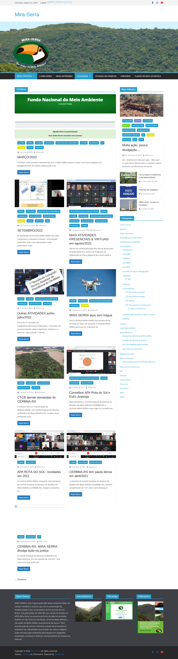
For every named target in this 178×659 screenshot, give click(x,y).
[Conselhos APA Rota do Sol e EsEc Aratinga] (91, 360)
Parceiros (126, 76)
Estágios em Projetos (105, 76)
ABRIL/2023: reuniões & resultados (149, 203)
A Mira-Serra (45, 76)
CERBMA (30, 143)
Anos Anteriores (64, 76)
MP (102, 143)
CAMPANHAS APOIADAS (130, 242)
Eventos (126, 125)
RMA (47, 221)
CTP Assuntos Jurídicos (135, 292)
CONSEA (126, 284)
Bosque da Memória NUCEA (134, 340)
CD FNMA (21, 143)
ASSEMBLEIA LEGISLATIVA (131, 237)
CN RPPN (126, 267)
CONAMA (84, 143)
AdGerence (40, 152)
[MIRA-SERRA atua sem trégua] (91, 283)
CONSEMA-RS (94, 143)
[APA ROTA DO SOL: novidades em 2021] (39, 444)
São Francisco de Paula (132, 349)
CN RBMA (39, 143)
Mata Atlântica (35, 216)
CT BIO (128, 279)
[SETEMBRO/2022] (39, 193)
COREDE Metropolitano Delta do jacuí (138, 314)
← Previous (20, 579)
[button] (33, 76)
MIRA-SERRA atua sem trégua (90, 315)
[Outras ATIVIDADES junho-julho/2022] (39, 282)
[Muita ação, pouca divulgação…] (141, 105)
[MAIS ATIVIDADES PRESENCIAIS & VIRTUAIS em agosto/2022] (91, 193)
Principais (39, 147)
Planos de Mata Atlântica (148, 76)
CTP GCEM (129, 300)
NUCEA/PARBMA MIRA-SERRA (135, 344)
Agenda (137, 121)
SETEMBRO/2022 (30, 230)
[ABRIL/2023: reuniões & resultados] (128, 205)
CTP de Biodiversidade (135, 296)
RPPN (141, 139)
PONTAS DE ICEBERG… (149, 190)
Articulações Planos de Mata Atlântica (84, 211)
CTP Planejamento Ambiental (137, 305)
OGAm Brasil (74, 225)
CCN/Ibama (127, 250)
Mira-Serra (27, 14)
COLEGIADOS (49, 143)
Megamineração (128, 130)
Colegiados (82, 76)
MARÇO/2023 (27, 157)
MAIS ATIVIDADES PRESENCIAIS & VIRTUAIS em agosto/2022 (89, 239)
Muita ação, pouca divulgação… (135, 147)
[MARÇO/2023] (65, 116)
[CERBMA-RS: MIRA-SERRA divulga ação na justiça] (39, 518)
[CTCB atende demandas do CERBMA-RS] (39, 362)
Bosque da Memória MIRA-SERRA (136, 336)
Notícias (21, 147)
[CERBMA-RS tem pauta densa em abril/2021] (91, 444)
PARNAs (30, 147)
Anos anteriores (127, 233)
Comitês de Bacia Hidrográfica (67, 143)
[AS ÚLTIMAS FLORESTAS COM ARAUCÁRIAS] (128, 178)
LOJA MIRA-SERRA (138, 125)
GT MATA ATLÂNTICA (137, 308)
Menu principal (24, 76)
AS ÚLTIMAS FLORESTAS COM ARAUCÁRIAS (150, 176)
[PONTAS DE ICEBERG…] (128, 192)
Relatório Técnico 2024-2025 (59, 2)
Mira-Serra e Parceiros (131, 135)
